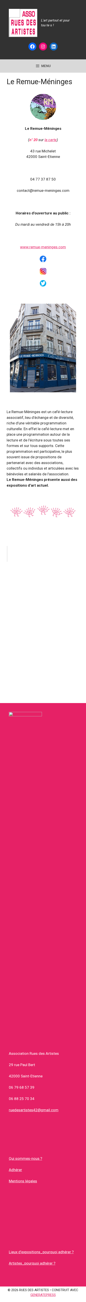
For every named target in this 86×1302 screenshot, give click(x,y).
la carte (51, 140)
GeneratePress (43, 1295)
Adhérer (15, 1170)
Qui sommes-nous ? (25, 1158)
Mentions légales (23, 1181)
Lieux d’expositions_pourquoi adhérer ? (41, 1252)
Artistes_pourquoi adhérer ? (32, 1263)
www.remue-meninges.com (43, 247)
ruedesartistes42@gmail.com (33, 1110)
